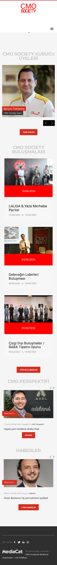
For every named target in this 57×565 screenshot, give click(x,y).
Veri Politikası (21, 557)
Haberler (32, 493)
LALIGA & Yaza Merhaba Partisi (28, 208)
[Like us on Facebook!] (14, 542)
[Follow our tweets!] (19, 542)
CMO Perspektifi (38, 424)
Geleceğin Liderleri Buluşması (23, 276)
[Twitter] (44, 20)
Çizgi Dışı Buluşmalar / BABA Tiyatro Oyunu (26, 345)
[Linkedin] (48, 20)
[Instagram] (52, 20)
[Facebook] (39, 20)
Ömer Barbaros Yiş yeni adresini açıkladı (26, 498)
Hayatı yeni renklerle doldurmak (21, 429)
